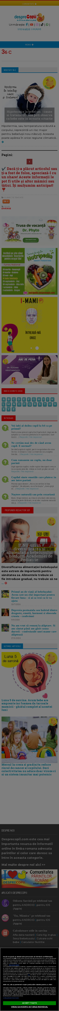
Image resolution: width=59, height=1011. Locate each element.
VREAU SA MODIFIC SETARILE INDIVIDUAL (29, 1007)
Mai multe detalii (14, 965)
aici (29, 974)
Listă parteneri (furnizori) (11, 998)
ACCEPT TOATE (29, 1003)
